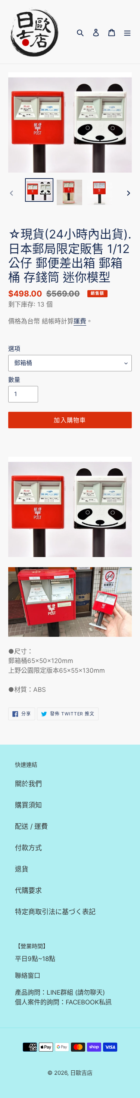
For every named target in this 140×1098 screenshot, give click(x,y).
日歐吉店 (81, 1072)
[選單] (127, 32)
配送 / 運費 (31, 826)
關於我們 (28, 784)
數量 (14, 379)
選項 (14, 348)
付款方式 (28, 848)
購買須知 (28, 805)
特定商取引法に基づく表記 (55, 912)
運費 (80, 321)
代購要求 (28, 890)
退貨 (21, 869)
